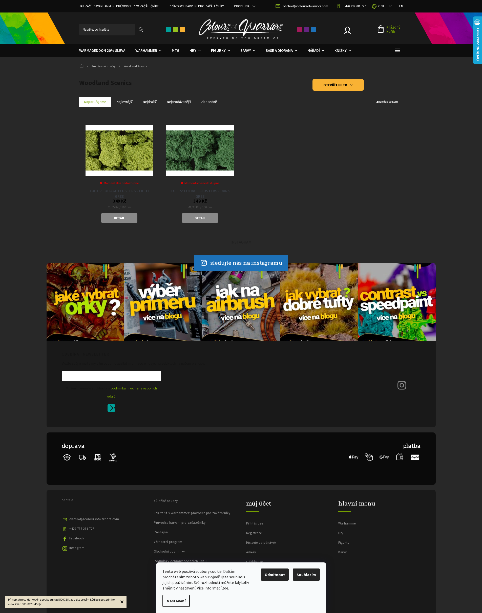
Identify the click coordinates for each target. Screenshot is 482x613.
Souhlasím (306, 574)
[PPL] (113, 457)
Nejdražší (150, 101)
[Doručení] (98, 457)
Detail (119, 218)
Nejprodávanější (179, 101)
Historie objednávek (261, 542)
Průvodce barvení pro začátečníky (196, 6)
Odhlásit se (254, 562)
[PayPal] (415, 457)
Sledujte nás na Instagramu (246, 262)
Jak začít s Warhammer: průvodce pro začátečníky (119, 6)
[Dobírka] (369, 457)
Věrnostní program (168, 542)
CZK (381, 6)
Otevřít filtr (335, 85)
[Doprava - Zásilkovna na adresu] (82, 457)
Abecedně (209, 101)
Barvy (342, 552)
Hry (340, 533)
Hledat (140, 29)
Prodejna (241, 6)
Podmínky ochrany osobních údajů (180, 561)
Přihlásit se (113, 409)
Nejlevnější (125, 101)
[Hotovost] (399, 457)
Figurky (343, 542)
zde (225, 587)
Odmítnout (275, 574)
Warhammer (347, 523)
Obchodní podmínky (169, 551)
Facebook (76, 538)
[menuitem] (102, 51)
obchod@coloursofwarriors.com (94, 519)
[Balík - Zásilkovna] (67, 457)
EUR (389, 6)
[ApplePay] (353, 457)
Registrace (254, 533)
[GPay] (384, 457)
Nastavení (176, 600)
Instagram (77, 548)
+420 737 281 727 (81, 529)
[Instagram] (402, 385)
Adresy (251, 552)
